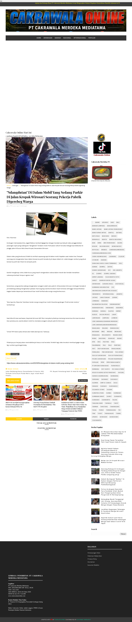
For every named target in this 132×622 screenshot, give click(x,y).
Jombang (95, 301)
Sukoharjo (113, 386)
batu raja (96, 236)
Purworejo (115, 365)
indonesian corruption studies (104, 290)
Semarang (114, 376)
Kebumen (119, 307)
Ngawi (119, 338)
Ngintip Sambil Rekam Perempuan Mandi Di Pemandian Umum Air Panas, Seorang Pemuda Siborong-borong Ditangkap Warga (107, 452)
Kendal (103, 311)
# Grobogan (15, 354)
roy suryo (106, 369)
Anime (97, 222)
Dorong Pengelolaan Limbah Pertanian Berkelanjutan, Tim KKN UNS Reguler (44, 404)
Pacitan (106, 342)
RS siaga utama (118, 369)
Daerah (58, 38)
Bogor (94, 246)
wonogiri (103, 417)
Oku (99, 342)
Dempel (102, 266)
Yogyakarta (96, 420)
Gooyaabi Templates (84, 619)
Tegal (94, 410)
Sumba (108, 393)
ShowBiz (104, 379)
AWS (112, 222)
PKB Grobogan (107, 352)
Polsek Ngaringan (115, 359)
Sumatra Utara (98, 393)
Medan (109, 331)
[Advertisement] (66, 56)
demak (94, 266)
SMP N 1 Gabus (105, 382)
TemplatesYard (60, 619)
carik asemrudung (99, 256)
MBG (103, 331)
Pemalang (96, 352)
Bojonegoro (104, 246)
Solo (115, 382)
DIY (109, 270)
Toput (100, 413)
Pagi (112, 342)
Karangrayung (97, 307)
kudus (94, 314)
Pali (104, 345)
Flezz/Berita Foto (112, 277)
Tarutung (104, 406)
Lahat (114, 314)
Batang (119, 232)
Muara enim (117, 335)
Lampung (106, 318)
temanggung (111, 410)
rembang (95, 369)
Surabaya (117, 396)
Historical (120, 284)
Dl (93, 273)
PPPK (102, 362)
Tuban (118, 413)
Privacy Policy (92, 559)
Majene (105, 328)
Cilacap (121, 256)
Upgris (94, 417)
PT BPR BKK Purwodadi (100, 365)
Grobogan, (24, 206)
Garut (94, 280)
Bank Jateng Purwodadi (113, 229)
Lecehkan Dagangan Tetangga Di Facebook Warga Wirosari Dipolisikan (113, 511)
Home (39, 38)
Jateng (94, 297)
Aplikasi (105, 222)
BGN (93, 243)
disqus (46, 419)
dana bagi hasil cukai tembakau (104, 263)
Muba (94, 338)
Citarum (95, 260)
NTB (93, 342)
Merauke (118, 331)
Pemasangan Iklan (94, 553)
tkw (93, 413)
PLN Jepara (119, 352)
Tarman (95, 406)
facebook (73, 419)
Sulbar (109, 389)
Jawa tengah (105, 297)
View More (84, 380)
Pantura (117, 345)
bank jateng (97, 229)
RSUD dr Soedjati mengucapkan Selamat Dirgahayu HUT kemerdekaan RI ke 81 (17, 404)
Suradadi (95, 400)
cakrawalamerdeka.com (101, 253)
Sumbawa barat (98, 396)
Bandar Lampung (98, 226)
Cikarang (112, 256)
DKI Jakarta (117, 270)
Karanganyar (115, 304)
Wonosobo (114, 417)
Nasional (67, 38)
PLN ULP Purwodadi (115, 355)
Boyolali (95, 249)
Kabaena (105, 301)
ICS (113, 287)
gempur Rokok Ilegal (107, 280)
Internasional (80, 38)
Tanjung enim (97, 403)
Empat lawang (97, 277)
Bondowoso (116, 246)
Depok (110, 266)
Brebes (104, 249)
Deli (120, 263)
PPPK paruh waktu (113, 362)
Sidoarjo (114, 379)
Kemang (95, 311)
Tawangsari (114, 406)
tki (119, 410)
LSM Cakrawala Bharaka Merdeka (105, 321)
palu (110, 345)
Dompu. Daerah (110, 273)
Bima (99, 243)
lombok (114, 318)
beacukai (105, 236)
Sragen (95, 386)
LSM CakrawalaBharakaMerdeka (104, 324)
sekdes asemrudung (100, 376)
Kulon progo (105, 314)
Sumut (109, 396)
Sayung (121, 372)
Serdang (95, 379)
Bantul (111, 232)
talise (115, 400)
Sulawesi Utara (98, 389)
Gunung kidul (108, 284)
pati (93, 348)
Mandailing (114, 328)
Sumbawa (117, 393)
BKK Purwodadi (109, 243)
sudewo (103, 386)
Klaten (111, 311)
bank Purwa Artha (99, 232)
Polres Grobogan (99, 359)
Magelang (96, 328)
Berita (104, 239)
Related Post (13, 381)
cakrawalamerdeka (116, 249)
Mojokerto (106, 335)
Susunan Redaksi (93, 565)
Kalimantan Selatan (99, 304)
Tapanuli (108, 403)
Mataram (95, 331)
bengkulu (96, 239)
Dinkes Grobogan (99, 270)
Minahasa (96, 335)
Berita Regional (115, 239)
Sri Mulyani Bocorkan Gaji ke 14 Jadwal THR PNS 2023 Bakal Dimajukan (113, 433)
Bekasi (114, 236)
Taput (116, 403)
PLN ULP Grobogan (99, 355)
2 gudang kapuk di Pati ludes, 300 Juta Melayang (24, 136)
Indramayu (96, 294)
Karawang (110, 307)
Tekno (101, 410)
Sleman (95, 382)
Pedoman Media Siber (95, 556)
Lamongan (96, 318)
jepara (114, 297)
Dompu (99, 273)
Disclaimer (91, 562)
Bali (118, 222)
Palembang (96, 345)
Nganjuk (111, 338)
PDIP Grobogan (103, 348)
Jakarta (119, 294)
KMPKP (118, 311)
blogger (19, 419)
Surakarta (106, 400)
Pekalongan (116, 348)
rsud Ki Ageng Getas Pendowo (104, 372)
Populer (91, 38)
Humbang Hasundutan (100, 287)
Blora (120, 243)
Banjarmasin (112, 226)
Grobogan (48, 38)
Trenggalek (109, 413)
